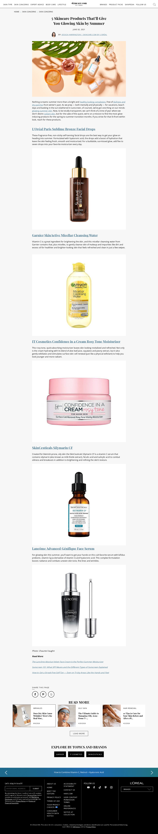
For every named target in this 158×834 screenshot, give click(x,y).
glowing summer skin (42, 110)
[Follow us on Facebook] (94, 787)
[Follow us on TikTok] (100, 787)
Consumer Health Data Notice (53, 813)
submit (36, 788)
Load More (79, 733)
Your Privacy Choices (53, 806)
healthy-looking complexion (93, 102)
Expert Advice (37, 4)
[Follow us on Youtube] (88, 787)
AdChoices (76, 827)
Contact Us (69, 790)
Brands (103, 4)
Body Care (51, 4)
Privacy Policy (54, 797)
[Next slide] (152, 773)
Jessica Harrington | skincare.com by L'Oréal (84, 34)
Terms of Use (32, 795)
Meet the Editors (51, 792)
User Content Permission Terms (70, 799)
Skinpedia (129, 4)
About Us (51, 784)
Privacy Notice (21, 801)
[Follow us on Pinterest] (105, 787)
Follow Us (141, 4)
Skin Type (7, 4)
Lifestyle (62, 4)
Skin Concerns (21, 4)
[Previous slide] (6, 773)
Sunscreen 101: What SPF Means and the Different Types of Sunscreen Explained (70, 667)
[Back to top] (152, 828)
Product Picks (116, 4)
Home (16, 11)
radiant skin (49, 113)
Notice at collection (69, 813)
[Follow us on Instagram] (111, 787)
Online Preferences (70, 807)
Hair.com (68, 793)
